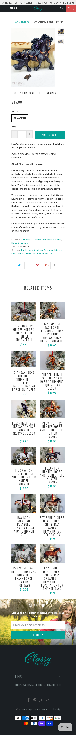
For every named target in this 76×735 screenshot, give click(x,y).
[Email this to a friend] (56, 265)
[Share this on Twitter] (19, 265)
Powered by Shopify (49, 709)
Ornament (19, 118)
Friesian (58, 250)
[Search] (62, 8)
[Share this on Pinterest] (37, 265)
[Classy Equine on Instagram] (41, 700)
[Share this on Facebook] (28, 265)
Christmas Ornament (43, 250)
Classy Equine (31, 709)
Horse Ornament (34, 253)
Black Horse (27, 250)
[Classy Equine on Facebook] (28, 700)
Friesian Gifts (29, 239)
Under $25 (47, 253)
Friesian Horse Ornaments (48, 239)
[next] (52, 57)
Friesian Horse (18, 253)
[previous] (14, 57)
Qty (13, 127)
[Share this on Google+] (47, 265)
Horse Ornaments (19, 243)
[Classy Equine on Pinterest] (34, 700)
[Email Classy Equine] (47, 700)
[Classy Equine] (38, 8)
